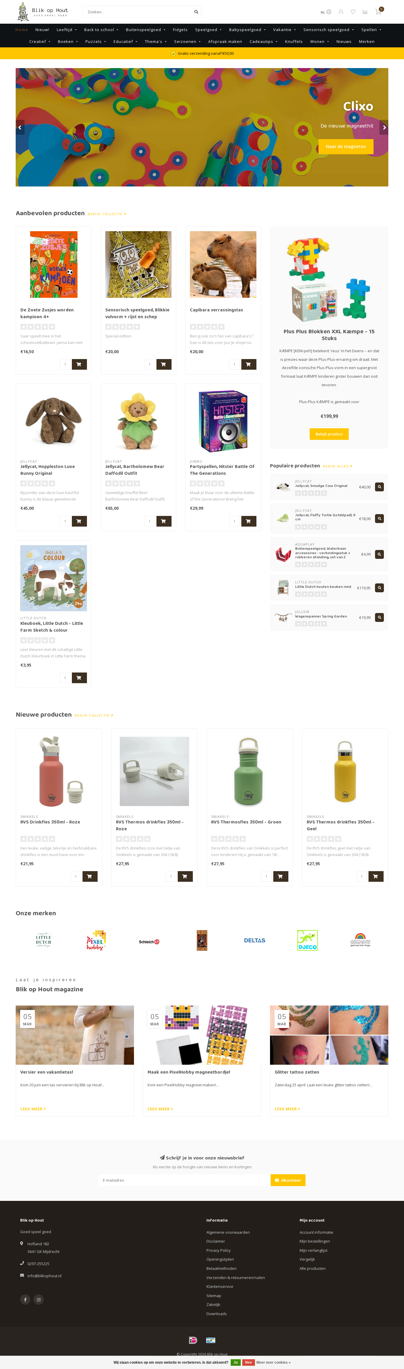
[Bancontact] (210, 1340)
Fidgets (180, 29)
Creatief (37, 41)
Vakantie (282, 29)
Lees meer (32, 1108)
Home (21, 29)
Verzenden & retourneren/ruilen (235, 1277)
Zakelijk (213, 1304)
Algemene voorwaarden (228, 1232)
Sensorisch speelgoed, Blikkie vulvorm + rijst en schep (137, 313)
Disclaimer (215, 1241)
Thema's (153, 41)
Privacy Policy (218, 1250)
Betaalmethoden (221, 1268)
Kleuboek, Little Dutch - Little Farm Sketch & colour (51, 627)
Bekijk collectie (106, 214)
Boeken (66, 41)
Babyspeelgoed (245, 29)
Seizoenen (185, 41)
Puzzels (93, 41)
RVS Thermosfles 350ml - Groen (246, 822)
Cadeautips (261, 41)
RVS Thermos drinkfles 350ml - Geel (340, 826)
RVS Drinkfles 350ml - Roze (50, 822)
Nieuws (344, 41)
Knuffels (294, 41)
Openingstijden (220, 1259)
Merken (367, 41)
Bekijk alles (336, 466)
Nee (248, 1362)
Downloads (216, 1313)
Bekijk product (329, 434)
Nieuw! (42, 29)
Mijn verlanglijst (313, 1250)
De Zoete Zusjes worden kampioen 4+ (47, 313)
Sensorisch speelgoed (326, 29)
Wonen (317, 41)
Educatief (123, 41)
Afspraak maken (225, 41)
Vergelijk (307, 1259)
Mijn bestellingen (315, 1241)
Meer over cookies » (273, 1362)
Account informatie (316, 1232)
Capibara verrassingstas (216, 310)
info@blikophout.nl (45, 1275)
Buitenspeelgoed (143, 29)
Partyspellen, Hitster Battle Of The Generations (222, 470)
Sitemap (213, 1295)
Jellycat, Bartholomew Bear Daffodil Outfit (134, 470)
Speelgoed (206, 29)
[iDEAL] (193, 1340)
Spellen (369, 29)
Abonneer (290, 1180)
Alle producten (313, 1268)
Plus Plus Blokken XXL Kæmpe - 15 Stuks (329, 335)
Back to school (99, 29)
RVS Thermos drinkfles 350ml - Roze (150, 826)
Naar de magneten (346, 146)
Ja (236, 1362)
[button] (20, 127)
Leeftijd (64, 29)
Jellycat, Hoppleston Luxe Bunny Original (47, 470)
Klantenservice (219, 1286)
